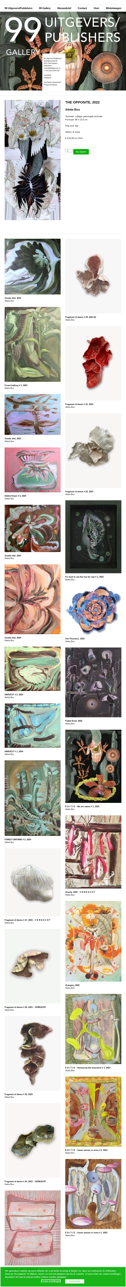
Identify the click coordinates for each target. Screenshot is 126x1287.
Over (96, 8)
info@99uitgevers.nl (52, 68)
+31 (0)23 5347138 (52, 70)
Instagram (47, 78)
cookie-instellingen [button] (51, 1281)
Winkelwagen (113, 8)
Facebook (47, 75)
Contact (82, 8)
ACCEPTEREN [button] (74, 1281)
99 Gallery (45, 8)
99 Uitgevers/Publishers (18, 8)
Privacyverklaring (50, 85)
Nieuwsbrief (64, 8)
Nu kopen (81, 151)
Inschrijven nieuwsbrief (52, 82)
